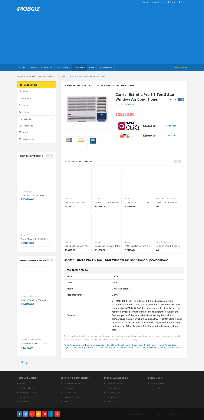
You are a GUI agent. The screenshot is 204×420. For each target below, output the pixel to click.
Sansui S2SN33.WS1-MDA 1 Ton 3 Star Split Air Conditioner (107, 246)
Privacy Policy (157, 383)
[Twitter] (25, 414)
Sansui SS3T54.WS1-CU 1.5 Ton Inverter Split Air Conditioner (107, 202)
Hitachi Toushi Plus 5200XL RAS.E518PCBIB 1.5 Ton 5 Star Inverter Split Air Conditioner (168, 202)
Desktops (68, 388)
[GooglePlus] (32, 414)
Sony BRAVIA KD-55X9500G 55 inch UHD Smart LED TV (35, 239)
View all (24, 401)
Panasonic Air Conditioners (98, 347)
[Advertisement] (102, 42)
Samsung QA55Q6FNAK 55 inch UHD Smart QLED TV (35, 195)
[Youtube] (57, 414)
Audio (26, 91)
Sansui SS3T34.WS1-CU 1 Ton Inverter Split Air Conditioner (77, 202)
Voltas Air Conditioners (74, 345)
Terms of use (157, 388)
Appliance (79, 67)
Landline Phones (115, 383)
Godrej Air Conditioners (170, 347)
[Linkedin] (50, 414)
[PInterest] (44, 414)
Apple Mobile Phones (30, 296)
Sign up (184, 2)
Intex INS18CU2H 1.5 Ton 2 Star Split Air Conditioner (138, 202)
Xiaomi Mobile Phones (31, 339)
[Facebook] (19, 414)
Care (91, 67)
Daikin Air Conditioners (146, 347)
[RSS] (38, 414)
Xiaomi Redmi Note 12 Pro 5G (35, 343)
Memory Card (114, 392)
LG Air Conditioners (164, 242)
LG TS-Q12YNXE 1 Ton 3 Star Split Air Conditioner (168, 246)
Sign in (172, 2)
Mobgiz (25, 362)
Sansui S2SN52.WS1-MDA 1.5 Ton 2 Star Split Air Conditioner (77, 246)
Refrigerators (26, 397)
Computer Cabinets (73, 383)
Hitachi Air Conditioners (166, 198)
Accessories (105, 67)
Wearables (26, 98)
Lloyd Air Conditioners (73, 347)
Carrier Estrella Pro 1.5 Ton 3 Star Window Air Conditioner (81, 76)
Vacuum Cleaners (28, 388)
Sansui (68, 198)
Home (22, 67)
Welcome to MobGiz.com (154, 2)
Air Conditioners (46, 76)
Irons (22, 383)
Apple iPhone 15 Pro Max (33, 300)
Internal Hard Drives (73, 397)
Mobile (33, 67)
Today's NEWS (180, 67)
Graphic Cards (70, 392)
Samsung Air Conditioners (144, 345)
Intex (127, 198)
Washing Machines (28, 392)
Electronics (63, 67)
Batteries (112, 397)
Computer (46, 67)
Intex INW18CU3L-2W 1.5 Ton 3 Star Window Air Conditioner (138, 246)
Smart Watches (114, 388)
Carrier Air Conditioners (126, 104)
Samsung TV (26, 191)
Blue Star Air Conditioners (118, 345)
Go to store (171, 125)
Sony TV (25, 234)
